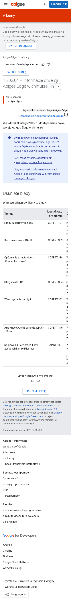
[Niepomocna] (48, 64)
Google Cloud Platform (16, 562)
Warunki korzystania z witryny (37, 581)
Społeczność (10, 478)
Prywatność (10, 581)
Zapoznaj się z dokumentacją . (41, 116)
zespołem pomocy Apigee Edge (34, 162)
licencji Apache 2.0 (47, 409)
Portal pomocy (11, 495)
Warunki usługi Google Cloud (21, 586)
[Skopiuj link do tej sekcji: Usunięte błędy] (34, 194)
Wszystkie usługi (12, 568)
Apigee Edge (10, 57)
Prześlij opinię (16, 72)
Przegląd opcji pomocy (16, 484)
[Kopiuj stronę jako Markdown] (52, 86)
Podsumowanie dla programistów (22, 510)
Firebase (8, 556)
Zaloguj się (59, 4)
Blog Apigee (10, 521)
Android (7, 544)
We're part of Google (14, 446)
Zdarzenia (9, 452)
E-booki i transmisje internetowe (21, 463)
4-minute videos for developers (21, 516)
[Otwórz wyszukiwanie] (46, 4)
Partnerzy (8, 458)
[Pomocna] (43, 64)
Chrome (7, 550)
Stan (5, 490)
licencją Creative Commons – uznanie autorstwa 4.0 (30, 405)
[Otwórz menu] (5, 4)
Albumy (9, 15)
